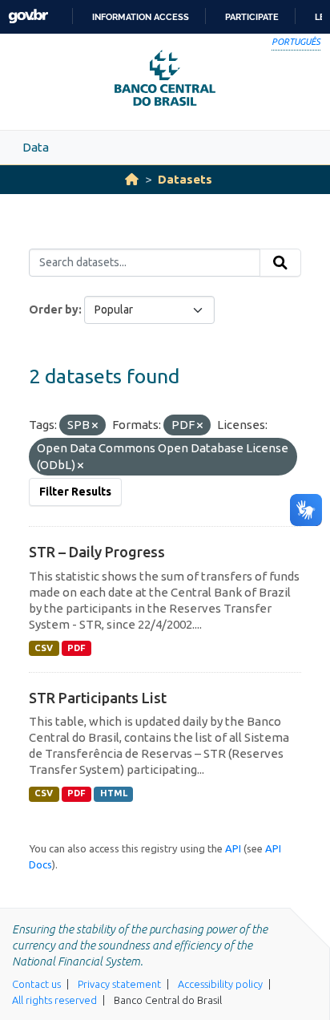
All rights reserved (54, 1000)
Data (35, 147)
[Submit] (280, 263)
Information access (140, 16)
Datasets (185, 179)
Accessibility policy (220, 984)
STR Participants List (98, 698)
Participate (252, 16)
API (233, 848)
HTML (113, 793)
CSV (43, 648)
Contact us (36, 984)
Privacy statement (119, 984)
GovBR (28, 16)
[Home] (132, 179)
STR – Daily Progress (97, 552)
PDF (76, 648)
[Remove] (95, 426)
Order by (53, 309)
